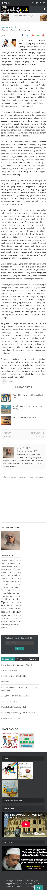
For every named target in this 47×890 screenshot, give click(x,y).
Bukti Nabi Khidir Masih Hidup (14, 676)
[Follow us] (40, 2)
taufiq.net (25, 880)
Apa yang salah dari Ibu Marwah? (15, 696)
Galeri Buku (15, 563)
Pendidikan (6, 605)
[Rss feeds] (44, 2)
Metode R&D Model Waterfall (13, 707)
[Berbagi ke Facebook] (22, 35)
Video (18, 621)
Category (32, 659)
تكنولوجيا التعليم (7, 624)
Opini (10, 381)
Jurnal (13, 566)
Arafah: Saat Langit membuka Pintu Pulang (28, 407)
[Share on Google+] (32, 35)
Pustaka (4, 608)
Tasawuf (18, 609)
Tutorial (4, 621)
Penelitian (18, 606)
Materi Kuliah (8, 572)
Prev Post (7, 436)
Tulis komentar (35, 477)
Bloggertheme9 (12, 883)
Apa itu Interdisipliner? (11, 718)
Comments (21, 659)
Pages (6, 3)
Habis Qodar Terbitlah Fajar (24, 417)
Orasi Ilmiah (16, 603)
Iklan (9, 566)
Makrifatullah (7, 681)
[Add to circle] (36, 2)
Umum (12, 621)
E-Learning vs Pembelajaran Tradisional (18, 712)
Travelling (17, 618)
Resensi (11, 609)
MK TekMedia (15, 596)
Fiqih (7, 563)
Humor (3, 566)
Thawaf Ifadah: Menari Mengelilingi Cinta (28, 396)
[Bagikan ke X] (27, 35)
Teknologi (5, 611)
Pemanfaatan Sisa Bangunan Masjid (16, 665)
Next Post (40, 436)
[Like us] (33, 2)
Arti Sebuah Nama (9, 670)
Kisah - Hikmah (13, 569)
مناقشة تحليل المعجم (9, 701)
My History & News (11, 599)
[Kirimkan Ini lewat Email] (38, 35)
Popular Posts (8, 659)
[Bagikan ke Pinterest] (43, 35)
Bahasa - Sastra (7, 560)
